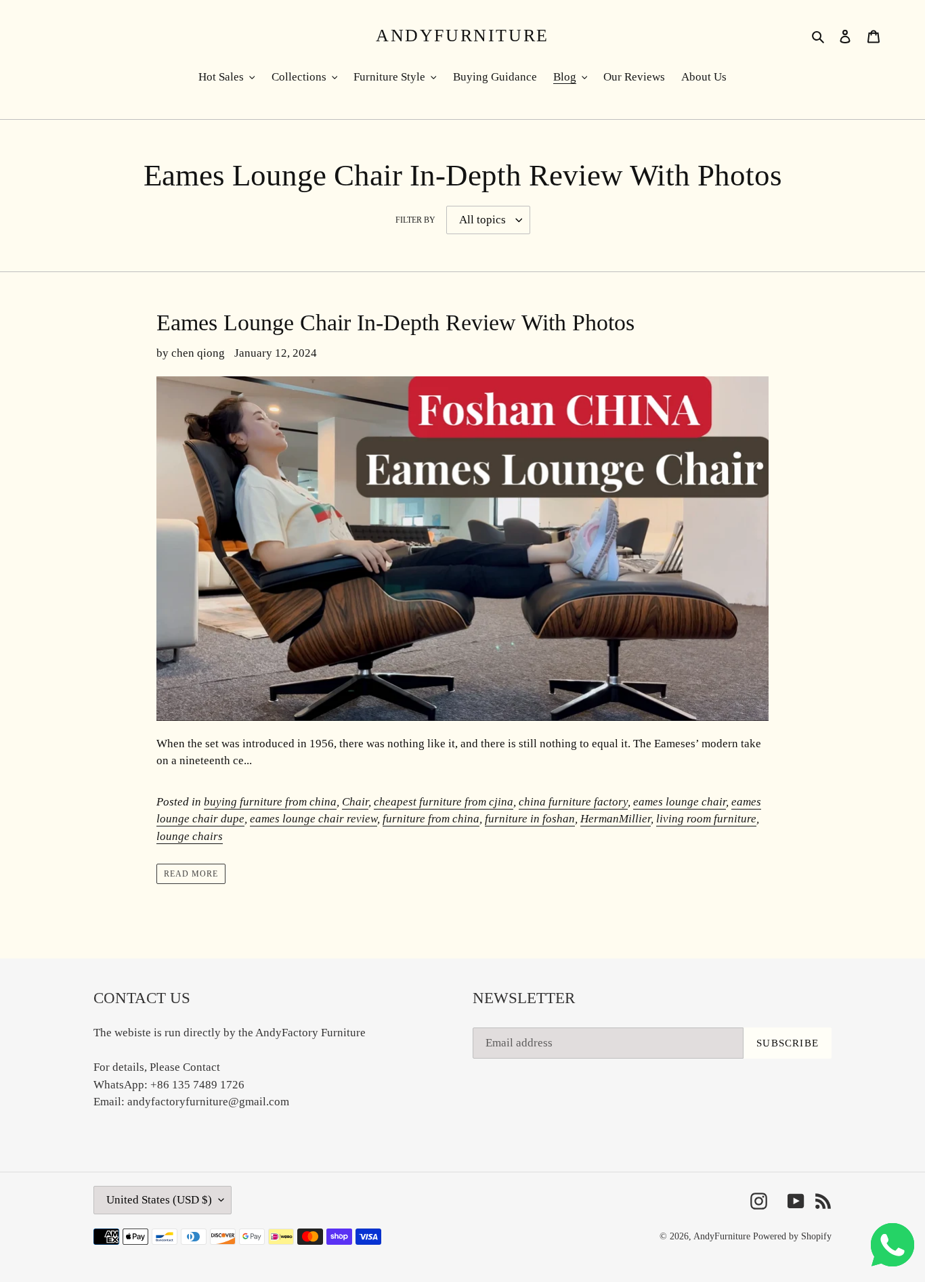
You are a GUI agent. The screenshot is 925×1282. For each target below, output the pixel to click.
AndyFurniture (462, 35)
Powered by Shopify (792, 1236)
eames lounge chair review (313, 818)
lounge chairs (189, 836)
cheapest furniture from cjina (443, 801)
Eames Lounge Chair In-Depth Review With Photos (395, 322)
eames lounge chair (679, 801)
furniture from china (431, 818)
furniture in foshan (530, 818)
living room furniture (706, 818)
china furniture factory (573, 801)
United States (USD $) (159, 1199)
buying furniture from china (270, 801)
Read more (191, 874)
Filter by (415, 220)
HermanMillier (615, 818)
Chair (355, 801)
